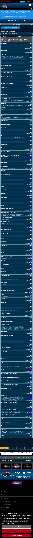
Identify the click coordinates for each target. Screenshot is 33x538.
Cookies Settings (16, 526)
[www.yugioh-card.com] (6, 466)
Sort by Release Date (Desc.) (10, 501)
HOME (1, 9)
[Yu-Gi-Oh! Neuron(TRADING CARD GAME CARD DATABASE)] (4, 5)
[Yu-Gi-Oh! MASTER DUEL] (27, 466)
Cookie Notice (10, 523)
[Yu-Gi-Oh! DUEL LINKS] (16, 466)
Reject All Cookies (16, 531)
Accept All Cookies (16, 535)
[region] (16, 523)
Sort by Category (7, 504)
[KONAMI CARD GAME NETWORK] (16, 483)
